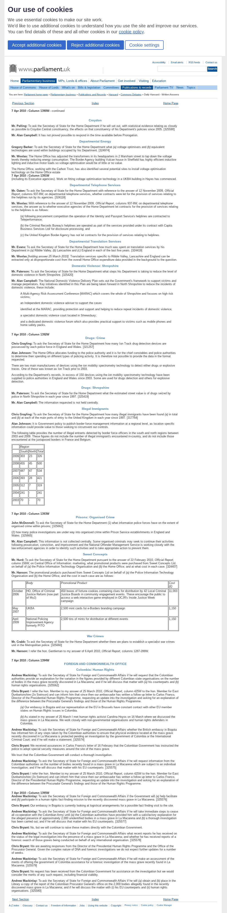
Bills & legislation (89, 87)
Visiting (144, 81)
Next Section (20, 899)
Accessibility (159, 62)
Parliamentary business (38, 81)
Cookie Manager (164, 905)
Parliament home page (36, 94)
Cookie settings (144, 45)
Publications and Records (92, 94)
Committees (111, 87)
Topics (191, 87)
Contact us (211, 62)
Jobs (82, 905)
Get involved (126, 81)
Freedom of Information (63, 905)
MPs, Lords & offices (72, 81)
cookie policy (131, 31)
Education (159, 81)
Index (95, 103)
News (180, 87)
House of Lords (49, 87)
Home (14, 81)
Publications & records (136, 87)
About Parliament (102, 81)
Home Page (170, 103)
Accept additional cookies (37, 45)
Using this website (98, 905)
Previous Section (23, 103)
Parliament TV (164, 87)
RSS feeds (194, 62)
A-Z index (14, 905)
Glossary (28, 905)
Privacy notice (131, 905)
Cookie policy (147, 905)
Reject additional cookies (95, 45)
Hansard (113, 94)
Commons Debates (131, 94)
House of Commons (23, 87)
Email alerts (177, 62)
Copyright (116, 905)
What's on (68, 87)
